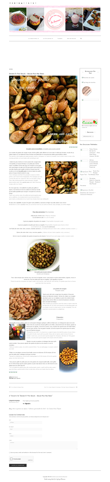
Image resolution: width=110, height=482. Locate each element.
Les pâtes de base (47, 38)
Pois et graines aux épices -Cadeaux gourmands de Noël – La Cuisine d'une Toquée (37, 409)
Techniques (60, 38)
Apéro (15, 378)
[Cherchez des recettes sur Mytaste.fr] (88, 82)
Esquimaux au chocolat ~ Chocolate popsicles (88, 193)
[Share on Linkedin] (76, 147)
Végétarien (18, 378)
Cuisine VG (84, 127)
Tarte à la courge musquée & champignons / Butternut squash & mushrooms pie (59, 387)
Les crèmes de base (33, 38)
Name (10, 420)
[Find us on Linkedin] (13, 372)
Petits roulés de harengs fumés (17, 387)
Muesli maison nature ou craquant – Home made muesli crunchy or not (94, 152)
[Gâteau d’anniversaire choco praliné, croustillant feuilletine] (84, 163)
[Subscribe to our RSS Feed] (14, 372)
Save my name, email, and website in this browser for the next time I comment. (31, 452)
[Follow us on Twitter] (11, 372)
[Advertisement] (55, 53)
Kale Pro (53, 479)
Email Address (11, 426)
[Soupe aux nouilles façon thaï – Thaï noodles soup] (86, 172)
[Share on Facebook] (70, 147)
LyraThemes (61, 479)
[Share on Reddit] (73, 147)
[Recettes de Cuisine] (88, 77)
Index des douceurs (71, 38)
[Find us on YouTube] (16, 372)
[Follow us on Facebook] (9, 372)
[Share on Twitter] (71, 147)
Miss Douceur (15, 377)
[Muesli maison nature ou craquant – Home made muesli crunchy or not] (84, 152)
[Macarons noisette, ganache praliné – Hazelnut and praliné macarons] (84, 180)
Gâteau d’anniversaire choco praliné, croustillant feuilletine (93, 163)
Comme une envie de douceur (59, 476)
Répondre (27, 404)
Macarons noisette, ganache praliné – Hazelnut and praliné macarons (90, 181)
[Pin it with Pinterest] (75, 147)
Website (10, 433)
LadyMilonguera (14, 400)
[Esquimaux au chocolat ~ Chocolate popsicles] (87, 190)
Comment (10, 440)
